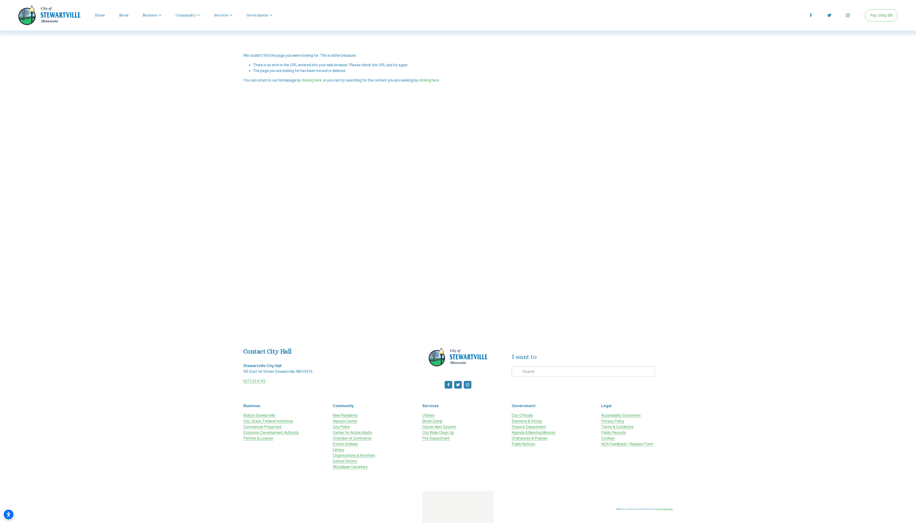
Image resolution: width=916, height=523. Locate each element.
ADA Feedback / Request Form (627, 444)
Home (100, 15)
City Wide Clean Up (438, 433)
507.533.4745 (254, 381)
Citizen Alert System (439, 427)
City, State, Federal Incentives (268, 421)
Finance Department (529, 427)
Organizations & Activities (354, 455)
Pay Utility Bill (881, 15)
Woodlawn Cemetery (350, 467)
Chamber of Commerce (352, 438)
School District (345, 461)
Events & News (345, 444)
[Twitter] (829, 15)
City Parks (341, 427)
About (124, 15)
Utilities (428, 415)
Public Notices (523, 444)
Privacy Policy (612, 421)
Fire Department (436, 438)
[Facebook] (810, 15)
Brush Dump (432, 421)
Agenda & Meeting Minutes (533, 433)
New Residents (345, 415)
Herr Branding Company (665, 509)
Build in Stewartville (259, 415)
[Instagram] (847, 15)
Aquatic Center (345, 421)
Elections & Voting (527, 421)
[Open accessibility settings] (8, 514)
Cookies (608, 438)
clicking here (312, 80)
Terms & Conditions (617, 427)
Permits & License (258, 438)
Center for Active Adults (352, 433)
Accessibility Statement (621, 415)
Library (338, 450)
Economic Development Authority (271, 433)
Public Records (613, 433)
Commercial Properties (262, 427)
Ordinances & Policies (529, 438)
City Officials (522, 415)
